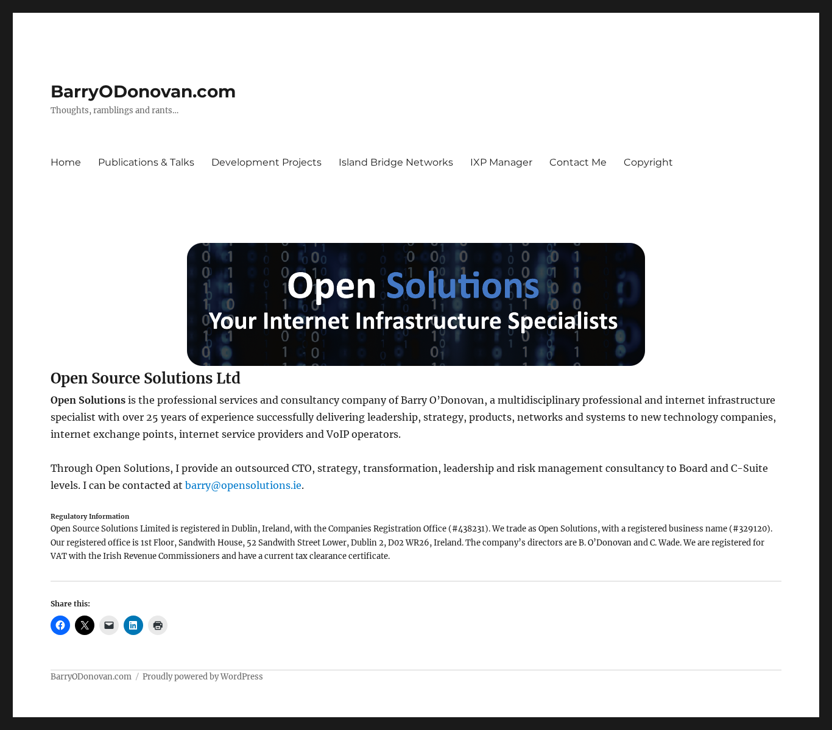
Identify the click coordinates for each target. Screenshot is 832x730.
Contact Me (578, 162)
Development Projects (266, 162)
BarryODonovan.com (143, 91)
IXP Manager (501, 162)
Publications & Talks (146, 162)
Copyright (648, 162)
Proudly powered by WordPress (203, 677)
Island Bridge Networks (396, 162)
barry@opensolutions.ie (243, 485)
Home (66, 162)
